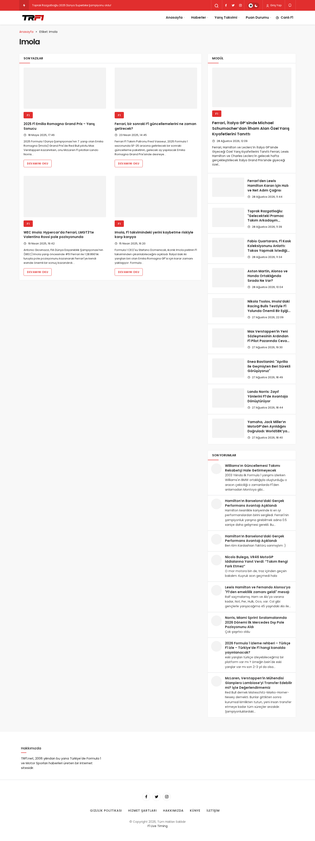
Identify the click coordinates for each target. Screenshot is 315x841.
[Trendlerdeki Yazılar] (24, 5)
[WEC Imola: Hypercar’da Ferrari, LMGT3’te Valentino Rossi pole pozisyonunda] (65, 196)
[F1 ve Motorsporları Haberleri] (32, 17)
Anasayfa (174, 17)
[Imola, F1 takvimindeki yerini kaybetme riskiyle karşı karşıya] (156, 196)
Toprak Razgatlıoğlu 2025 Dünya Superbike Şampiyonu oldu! (71, 5)
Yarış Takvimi (225, 17)
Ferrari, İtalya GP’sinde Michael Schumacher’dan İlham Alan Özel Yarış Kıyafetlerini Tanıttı (251, 128)
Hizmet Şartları (142, 810)
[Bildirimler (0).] (290, 5)
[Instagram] (240, 5)
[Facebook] (226, 5)
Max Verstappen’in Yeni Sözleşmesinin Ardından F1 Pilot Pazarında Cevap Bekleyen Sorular (268, 338)
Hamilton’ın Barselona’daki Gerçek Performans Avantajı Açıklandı (254, 503)
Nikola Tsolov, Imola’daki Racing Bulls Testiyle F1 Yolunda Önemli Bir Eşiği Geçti (269, 308)
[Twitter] (233, 5)
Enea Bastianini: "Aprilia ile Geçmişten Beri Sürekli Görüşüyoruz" (269, 366)
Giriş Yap (276, 5)
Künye (195, 810)
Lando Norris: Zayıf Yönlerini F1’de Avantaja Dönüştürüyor (268, 396)
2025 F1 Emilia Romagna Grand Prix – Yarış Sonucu (59, 126)
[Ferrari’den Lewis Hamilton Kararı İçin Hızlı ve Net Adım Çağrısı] (228, 187)
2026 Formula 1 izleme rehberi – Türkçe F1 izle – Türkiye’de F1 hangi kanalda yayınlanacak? (257, 648)
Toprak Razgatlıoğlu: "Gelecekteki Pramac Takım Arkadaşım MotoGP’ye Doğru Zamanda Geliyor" (266, 220)
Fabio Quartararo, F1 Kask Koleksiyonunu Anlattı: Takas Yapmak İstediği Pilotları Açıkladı (269, 248)
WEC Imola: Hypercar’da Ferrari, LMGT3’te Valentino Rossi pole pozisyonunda (59, 234)
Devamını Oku (37, 163)
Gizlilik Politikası (106, 810)
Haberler (198, 17)
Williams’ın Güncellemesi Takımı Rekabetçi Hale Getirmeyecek (252, 468)
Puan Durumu (257, 17)
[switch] (253, 6)
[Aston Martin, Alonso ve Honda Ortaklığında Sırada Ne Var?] (228, 277)
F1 (28, 115)
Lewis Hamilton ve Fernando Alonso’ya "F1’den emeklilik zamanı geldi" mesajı (257, 589)
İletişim (213, 810)
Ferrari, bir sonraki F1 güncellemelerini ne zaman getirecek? (155, 126)
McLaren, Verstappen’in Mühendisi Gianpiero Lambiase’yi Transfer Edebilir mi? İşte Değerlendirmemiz (258, 683)
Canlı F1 (287, 17)
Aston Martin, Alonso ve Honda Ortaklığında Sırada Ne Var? (268, 276)
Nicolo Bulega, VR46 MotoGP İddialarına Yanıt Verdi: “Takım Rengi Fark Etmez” (256, 562)
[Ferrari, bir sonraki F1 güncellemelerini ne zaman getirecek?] (156, 88)
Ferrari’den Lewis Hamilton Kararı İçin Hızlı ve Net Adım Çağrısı (268, 186)
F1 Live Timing (158, 826)
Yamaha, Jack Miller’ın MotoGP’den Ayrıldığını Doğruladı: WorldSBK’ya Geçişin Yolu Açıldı (267, 429)
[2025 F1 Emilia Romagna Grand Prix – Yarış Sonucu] (65, 88)
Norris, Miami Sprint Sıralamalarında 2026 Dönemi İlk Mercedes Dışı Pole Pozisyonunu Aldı (256, 622)
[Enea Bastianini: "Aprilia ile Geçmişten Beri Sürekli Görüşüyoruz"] (228, 368)
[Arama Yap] (216, 6)
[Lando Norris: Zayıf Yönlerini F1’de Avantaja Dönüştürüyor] (228, 398)
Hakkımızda (173, 810)
